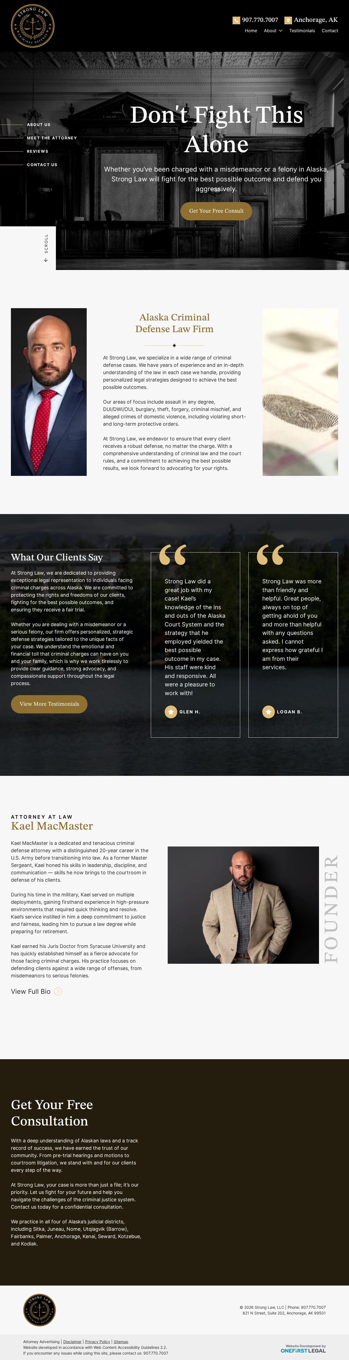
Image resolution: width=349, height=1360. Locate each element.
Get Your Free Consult (216, 211)
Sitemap (121, 1341)
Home (251, 30)
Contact (330, 30)
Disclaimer (72, 1341)
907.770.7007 (260, 20)
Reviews (38, 151)
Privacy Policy (97, 1341)
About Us (39, 124)
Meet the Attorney (52, 138)
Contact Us (42, 164)
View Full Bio (31, 991)
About (270, 30)
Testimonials (302, 30)
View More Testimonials (49, 704)
